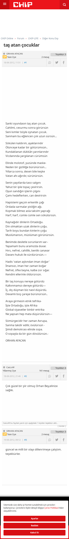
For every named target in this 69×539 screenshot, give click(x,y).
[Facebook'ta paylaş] (63, 62)
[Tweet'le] (56, 62)
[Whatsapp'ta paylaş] (49, 62)
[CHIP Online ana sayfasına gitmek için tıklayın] (22, 6)
